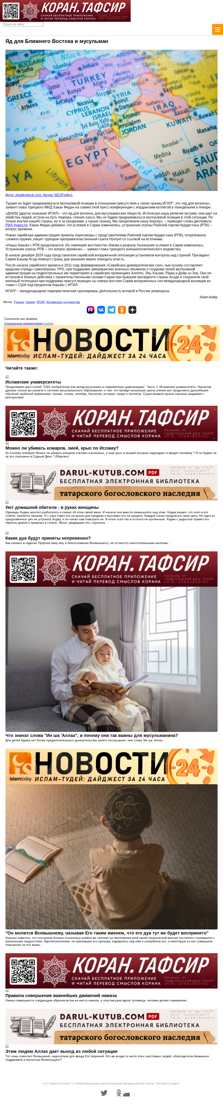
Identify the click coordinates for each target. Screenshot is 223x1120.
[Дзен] (132, 310)
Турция (19, 302)
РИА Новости (16, 225)
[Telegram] (111, 310)
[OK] (122, 310)
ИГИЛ (41, 302)
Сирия (30, 302)
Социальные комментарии (28, 323)
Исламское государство (63, 302)
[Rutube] (91, 310)
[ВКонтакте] (101, 310)
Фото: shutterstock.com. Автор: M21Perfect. (39, 195)
